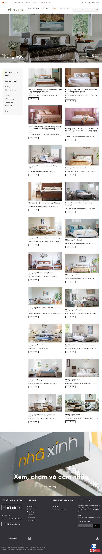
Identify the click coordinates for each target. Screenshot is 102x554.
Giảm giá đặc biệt (45, 2)
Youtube (11, 519)
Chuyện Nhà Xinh (32, 509)
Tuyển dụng (30, 515)
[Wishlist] (86, 2)
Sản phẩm (44, 8)
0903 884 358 (18, 2)
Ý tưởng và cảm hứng (59, 509)
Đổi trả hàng (31, 520)
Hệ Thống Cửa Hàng (12, 524)
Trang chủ (85, 56)
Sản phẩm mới (33, 8)
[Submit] (97, 10)
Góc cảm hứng (62, 14)
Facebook (18, 519)
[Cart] (89, 2)
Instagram (4, 519)
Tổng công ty (31, 512)
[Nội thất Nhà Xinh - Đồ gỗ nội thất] (15, 10)
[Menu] (2, 10)
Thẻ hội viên (31, 517)
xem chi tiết (33, 98)
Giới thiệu (27, 2)
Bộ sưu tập (64, 8)
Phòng (54, 8)
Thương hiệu (33, 14)
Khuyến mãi (35, 2)
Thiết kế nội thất (47, 14)
